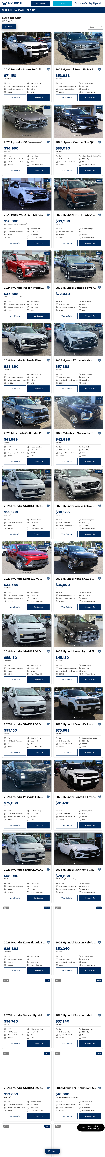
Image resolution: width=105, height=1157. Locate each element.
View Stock (62, 3)
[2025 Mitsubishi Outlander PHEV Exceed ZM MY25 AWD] (26, 412)
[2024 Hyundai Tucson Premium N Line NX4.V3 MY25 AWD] (26, 266)
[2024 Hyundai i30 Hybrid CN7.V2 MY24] (78, 849)
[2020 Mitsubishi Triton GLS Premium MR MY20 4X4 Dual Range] (26, 1140)
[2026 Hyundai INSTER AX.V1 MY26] (78, 194)
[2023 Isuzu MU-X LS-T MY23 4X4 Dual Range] (26, 194)
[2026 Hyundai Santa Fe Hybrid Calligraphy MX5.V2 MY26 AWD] (78, 703)
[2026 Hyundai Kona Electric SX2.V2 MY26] (26, 921)
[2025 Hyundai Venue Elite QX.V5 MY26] (78, 121)
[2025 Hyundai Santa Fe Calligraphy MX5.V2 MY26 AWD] (26, 48)
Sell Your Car (40, 3)
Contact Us (38, 98)
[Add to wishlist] (48, 69)
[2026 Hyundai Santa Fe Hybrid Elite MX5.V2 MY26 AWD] (78, 266)
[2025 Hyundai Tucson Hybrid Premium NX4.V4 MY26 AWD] (78, 339)
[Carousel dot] (23, 63)
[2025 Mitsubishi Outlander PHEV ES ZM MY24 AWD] (78, 412)
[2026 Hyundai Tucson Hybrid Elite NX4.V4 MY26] (78, 921)
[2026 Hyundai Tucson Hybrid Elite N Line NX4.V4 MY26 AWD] (78, 994)
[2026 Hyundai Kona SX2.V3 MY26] (26, 557)
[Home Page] (12, 3)
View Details (15, 98)
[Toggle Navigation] (101, 10)
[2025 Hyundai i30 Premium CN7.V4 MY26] (26, 121)
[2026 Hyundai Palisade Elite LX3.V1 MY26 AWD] (26, 339)
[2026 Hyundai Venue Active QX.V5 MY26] (78, 485)
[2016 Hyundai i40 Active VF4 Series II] (78, 1140)
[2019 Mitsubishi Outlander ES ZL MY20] (78, 1067)
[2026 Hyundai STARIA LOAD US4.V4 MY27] (26, 485)
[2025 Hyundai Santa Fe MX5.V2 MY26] (78, 48)
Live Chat (90, 1128)
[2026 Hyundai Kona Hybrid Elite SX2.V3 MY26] (78, 630)
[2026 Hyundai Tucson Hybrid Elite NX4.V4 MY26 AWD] (26, 994)
